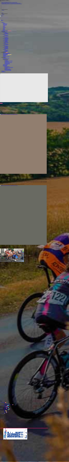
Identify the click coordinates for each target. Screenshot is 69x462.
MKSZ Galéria (5, 65)
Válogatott (6, 35)
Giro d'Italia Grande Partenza (8, 404)
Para (4, 28)
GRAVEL (4, 49)
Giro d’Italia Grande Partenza (9, 67)
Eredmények (6, 33)
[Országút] (1, 15)
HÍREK (3, 22)
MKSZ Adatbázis (5, 64)
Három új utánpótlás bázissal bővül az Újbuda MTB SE (9, 2)
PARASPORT (5, 51)
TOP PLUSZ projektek (8, 70)
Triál (3, 30)
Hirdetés (3, 413)
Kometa (5, 403)
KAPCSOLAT (3, 71)
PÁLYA (4, 34)
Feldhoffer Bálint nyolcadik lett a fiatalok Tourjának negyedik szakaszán (12, 3)
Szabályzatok (7, 61)
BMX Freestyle (5, 23)
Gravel (5, 412)
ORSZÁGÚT (5, 32)
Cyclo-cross (5, 25)
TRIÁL (4, 45)
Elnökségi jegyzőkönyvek (8, 62)
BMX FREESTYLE (6, 38)
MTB (4, 26)
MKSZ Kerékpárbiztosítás (6, 53)
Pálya (5, 408)
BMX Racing (5, 24)
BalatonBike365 (7, 66)
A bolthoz (3, 10)
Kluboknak (4, 55)
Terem (4, 29)
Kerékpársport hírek (4, 405)
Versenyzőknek (7, 54)
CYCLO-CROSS (5, 47)
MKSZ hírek (3, 402)
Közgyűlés (6, 60)
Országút (4, 27)
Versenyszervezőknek (6, 56)
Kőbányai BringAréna (8, 69)
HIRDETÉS (1, 439)
